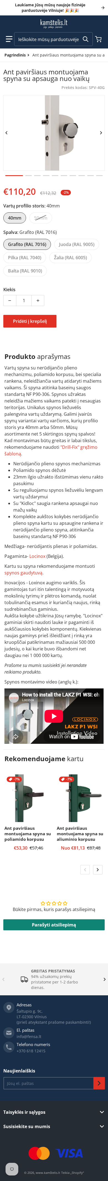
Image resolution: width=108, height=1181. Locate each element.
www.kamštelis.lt (48, 1173)
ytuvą (36, 573)
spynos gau (16, 573)
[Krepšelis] (99, 39)
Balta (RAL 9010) (25, 271)
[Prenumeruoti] (99, 1083)
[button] (9, 39)
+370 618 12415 (31, 1050)
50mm (40, 218)
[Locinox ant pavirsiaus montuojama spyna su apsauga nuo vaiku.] (14, 175)
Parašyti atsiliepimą (54, 925)
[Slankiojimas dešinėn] (101, 132)
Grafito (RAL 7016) (27, 244)
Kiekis (9, 290)
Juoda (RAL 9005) (76, 244)
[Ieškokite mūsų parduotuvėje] (85, 39)
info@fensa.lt (29, 1036)
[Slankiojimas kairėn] (7, 132)
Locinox (37, 556)
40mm (14, 218)
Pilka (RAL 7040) (24, 258)
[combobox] (53, 39)
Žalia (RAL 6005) (70, 258)
